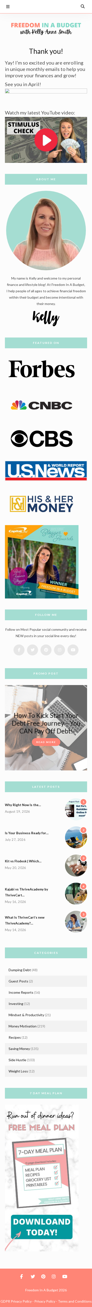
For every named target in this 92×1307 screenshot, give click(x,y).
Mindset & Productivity (26, 1015)
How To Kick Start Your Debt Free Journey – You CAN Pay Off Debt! (46, 723)
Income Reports (21, 992)
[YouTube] (72, 6)
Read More (46, 742)
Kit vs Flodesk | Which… (23, 861)
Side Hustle (17, 1060)
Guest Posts (18, 981)
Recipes (15, 1037)
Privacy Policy (44, 1301)
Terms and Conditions (75, 1301)
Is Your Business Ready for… (27, 833)
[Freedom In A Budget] (46, 28)
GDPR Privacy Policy (16, 1301)
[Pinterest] (54, 6)
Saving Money (19, 1049)
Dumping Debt (20, 970)
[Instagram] (63, 6)
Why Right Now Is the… (23, 805)
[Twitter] (44, 6)
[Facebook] (35, 6)
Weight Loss (18, 1071)
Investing (16, 1004)
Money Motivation (23, 1026)
